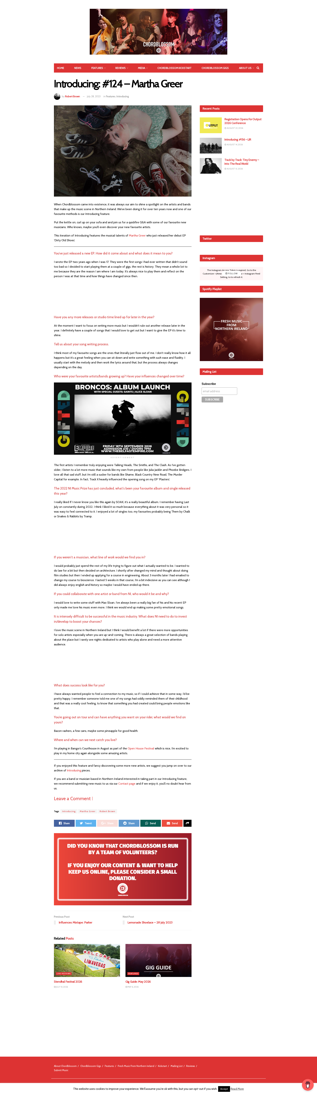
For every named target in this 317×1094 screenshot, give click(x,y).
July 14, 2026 (62, 987)
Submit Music (61, 1070)
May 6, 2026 (133, 987)
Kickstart (162, 1066)
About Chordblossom (65, 1066)
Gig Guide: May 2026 (138, 981)
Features (97, 68)
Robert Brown (72, 96)
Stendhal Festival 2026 (68, 981)
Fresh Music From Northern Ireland (136, 1066)
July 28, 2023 (94, 96)
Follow (232, 273)
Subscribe (209, 383)
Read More (237, 1089)
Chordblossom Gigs (215, 68)
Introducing (122, 96)
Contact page (127, 783)
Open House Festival (141, 748)
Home (60, 68)
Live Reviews (64, 973)
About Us (245, 68)
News (77, 68)
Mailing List (177, 1066)
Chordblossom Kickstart (174, 68)
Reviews (120, 68)
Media (141, 68)
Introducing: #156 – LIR (238, 139)
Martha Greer (137, 235)
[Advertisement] (231, 204)
